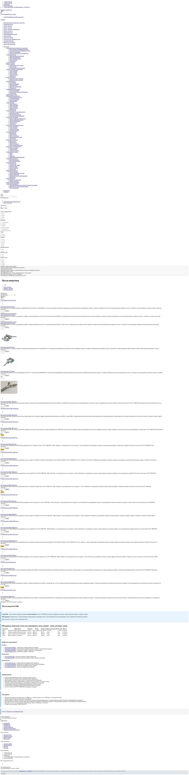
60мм (3, 259)
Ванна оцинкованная (14, 161)
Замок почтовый (13, 108)
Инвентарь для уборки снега (13, 146)
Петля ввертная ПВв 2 (10, 649)
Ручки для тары (13, 60)
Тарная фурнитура (8, 24)
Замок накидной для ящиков (16, 56)
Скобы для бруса (8, 26)
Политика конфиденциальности (12, 729)
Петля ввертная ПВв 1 (10, 647)
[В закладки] (1, 299)
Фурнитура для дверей (12, 117)
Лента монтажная (13, 100)
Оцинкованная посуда (12, 158)
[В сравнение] (2, 299)
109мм (3, 264)
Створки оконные (5, 222)
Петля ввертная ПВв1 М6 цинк (8, 444)
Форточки (4, 224)
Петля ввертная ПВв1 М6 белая (9, 401)
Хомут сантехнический (9, 44)
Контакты (6, 192)
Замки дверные (7, 36)
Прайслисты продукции (10, 728)
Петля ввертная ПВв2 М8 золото (9, 540)
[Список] (1, 292)
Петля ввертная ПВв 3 (10, 650)
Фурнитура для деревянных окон (12, 39)
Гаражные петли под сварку (16, 65)
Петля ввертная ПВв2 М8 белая (9, 514)
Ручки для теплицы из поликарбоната (19, 53)
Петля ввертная (6, 716)
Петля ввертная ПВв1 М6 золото (9, 428)
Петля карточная (13, 172)
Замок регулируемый (14, 57)
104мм (3, 263)
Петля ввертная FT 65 (10, 651)
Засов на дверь (13, 73)
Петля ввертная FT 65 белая (8, 306)
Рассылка (6, 748)
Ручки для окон (13, 128)
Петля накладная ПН (14, 121)
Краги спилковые (13, 168)
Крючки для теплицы (14, 52)
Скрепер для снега (14, 150)
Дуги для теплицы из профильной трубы (19, 50)
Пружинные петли (14, 113)
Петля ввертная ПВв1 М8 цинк (8, 501)
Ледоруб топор (13, 149)
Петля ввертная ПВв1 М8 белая (9, 458)
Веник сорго (12, 141)
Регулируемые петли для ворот (17, 68)
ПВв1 (3, 213)
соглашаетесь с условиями (25, 771)
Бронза (3, 242)
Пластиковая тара (8, 32)
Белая (3, 239)
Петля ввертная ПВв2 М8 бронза (9, 527)
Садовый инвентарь (9, 41)
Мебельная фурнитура (12, 170)
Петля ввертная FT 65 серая (8, 347)
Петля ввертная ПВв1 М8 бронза (9, 472)
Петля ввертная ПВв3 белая (8, 568)
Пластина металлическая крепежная (18, 92)
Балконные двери (5, 229)
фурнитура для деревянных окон (15, 711)
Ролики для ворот (8, 31)
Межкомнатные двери (6, 230)
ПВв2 (3, 215)
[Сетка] (2, 292)
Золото (3, 241)
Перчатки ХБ (12, 164)
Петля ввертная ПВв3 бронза (8, 581)
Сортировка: (4, 293)
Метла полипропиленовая (16, 145)
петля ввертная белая (10, 665)
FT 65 (3, 218)
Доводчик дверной (8, 37)
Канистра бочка (13, 85)
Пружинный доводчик (15, 114)
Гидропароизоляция (14, 98)
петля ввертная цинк (10, 663)
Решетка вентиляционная (12, 182)
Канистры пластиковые (15, 86)
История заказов (8, 745)
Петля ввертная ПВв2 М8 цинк (8, 555)
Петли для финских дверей (16, 120)
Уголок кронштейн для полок (16, 173)
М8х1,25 (3, 235)
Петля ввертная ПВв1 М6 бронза (9, 415)
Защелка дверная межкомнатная (17, 118)
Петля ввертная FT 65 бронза (8, 315)
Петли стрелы (12, 66)
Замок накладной (13, 105)
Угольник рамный (14, 130)
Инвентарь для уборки (9, 42)
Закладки (6, 746)
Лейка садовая (13, 134)
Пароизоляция (13, 101)
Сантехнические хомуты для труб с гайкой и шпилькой (23, 185)
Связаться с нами (8, 736)
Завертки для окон (14, 129)
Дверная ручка (13, 122)
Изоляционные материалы (13, 96)
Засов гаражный (13, 70)
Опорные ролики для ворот (16, 78)
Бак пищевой (12, 82)
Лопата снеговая (13, 148)
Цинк (3, 244)
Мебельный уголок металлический (18, 176)
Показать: (3, 296)
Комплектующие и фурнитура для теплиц (14, 22)
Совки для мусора (14, 144)
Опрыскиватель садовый (15, 137)
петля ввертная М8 (9, 658)
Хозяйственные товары (12, 152)
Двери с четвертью (5, 227)
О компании (7, 190)
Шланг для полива (14, 136)
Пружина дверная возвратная (16, 116)
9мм (3, 249)
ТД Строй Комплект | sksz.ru (9, 718)
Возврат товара (7, 737)
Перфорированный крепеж (10, 34)
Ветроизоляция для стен (15, 97)
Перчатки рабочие (11, 162)
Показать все (12, 61)
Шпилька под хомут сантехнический (18, 186)
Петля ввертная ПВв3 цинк (7, 596)
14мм (3, 251)
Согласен (3, 773)
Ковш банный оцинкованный (16, 157)
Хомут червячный (14, 188)
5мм (3, 254)
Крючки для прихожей (15, 180)
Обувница (12, 156)
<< (5, 285)
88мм (3, 261)
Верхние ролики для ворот (16, 80)
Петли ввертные (13, 126)
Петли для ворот (8, 27)
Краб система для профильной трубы (18, 49)
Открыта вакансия (8, 727)
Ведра (10, 153)
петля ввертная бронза (10, 664)
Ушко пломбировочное (15, 58)
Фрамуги (3, 225)
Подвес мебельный (14, 174)
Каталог (3, 19)
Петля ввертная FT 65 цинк (7, 371)
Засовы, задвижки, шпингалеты (12, 29)
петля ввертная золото (10, 667)
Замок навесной (13, 106)
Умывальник (12, 133)
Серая (3, 245)
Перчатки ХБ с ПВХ (14, 165)
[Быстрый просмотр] (4, 299)
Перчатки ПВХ (13, 166)
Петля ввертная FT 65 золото (8, 323)
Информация (7, 724)
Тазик (10, 154)
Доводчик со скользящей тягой (17, 112)
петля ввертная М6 (9, 656)
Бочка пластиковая (14, 84)
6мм (3, 256)
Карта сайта (7, 738)
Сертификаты (7, 725)
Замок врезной (13, 104)
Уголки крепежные (14, 90)
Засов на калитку (13, 74)
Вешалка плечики (13, 181)
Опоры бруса (12, 93)
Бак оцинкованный (14, 160)
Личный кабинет (8, 744)
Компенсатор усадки (11, 94)
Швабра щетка (13, 142)
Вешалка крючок (10, 178)
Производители (7, 734)
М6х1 (3, 234)
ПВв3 (3, 217)
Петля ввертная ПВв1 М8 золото (9, 485)
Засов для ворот (13, 72)
